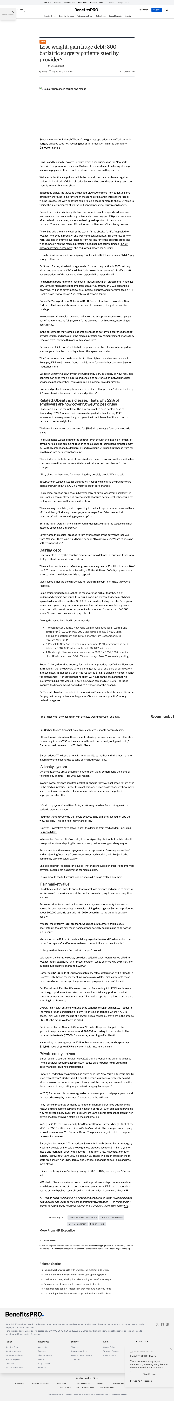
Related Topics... (57, 1217)
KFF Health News (49, 1182)
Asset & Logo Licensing (81, 1355)
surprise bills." (49, 832)
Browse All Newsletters (141, 1381)
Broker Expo (18, 10)
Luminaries (10, 1363)
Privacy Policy (109, 1355)
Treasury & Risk (118, 1383)
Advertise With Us (79, 1351)
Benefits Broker (12, 1347)
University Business (107, 1387)
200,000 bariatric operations (63, 912)
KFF (126, 1190)
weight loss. (66, 421)
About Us (75, 1347)
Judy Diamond (70, 2)
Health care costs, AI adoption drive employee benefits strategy (77, 1279)
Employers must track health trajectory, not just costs (72, 1284)
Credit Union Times (82, 1383)
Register (156, 10)
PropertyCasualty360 (40, 1383)
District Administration (85, 1387)
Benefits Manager (13, 1351)
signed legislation (100, 839)
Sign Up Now (149, 1374)
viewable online (58, 1147)
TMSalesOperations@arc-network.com (66, 1249)
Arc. (63, 1394)
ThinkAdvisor (19, 1383)
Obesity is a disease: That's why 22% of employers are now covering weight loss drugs (79, 402)
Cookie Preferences (119, 1394)
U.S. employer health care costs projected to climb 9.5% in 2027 (77, 1293)
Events (41, 1359)
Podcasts (47, 2)
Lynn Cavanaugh (57, 66)
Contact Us (76, 1359)
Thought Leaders (124, 2)
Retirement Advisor (14, 1355)
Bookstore (110, 2)
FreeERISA (82, 2)
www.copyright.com (102, 1245)
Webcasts (57, 2)
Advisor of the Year (14, 1367)
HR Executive (65, 1387)
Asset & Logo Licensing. (119, 1249)
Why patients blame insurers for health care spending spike (75, 1274)
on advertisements (55, 216)
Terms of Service (111, 1351)
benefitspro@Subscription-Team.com (23, 1334)
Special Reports (12, 1359)
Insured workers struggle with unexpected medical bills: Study (76, 1270)
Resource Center (96, 2)
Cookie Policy (109, 1347)
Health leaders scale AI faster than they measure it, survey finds (77, 1288)
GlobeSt (100, 1383)
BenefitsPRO (62, 1383)
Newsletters (144, 10)
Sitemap (42, 1367)
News (43, 42)
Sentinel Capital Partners (97, 1124)
